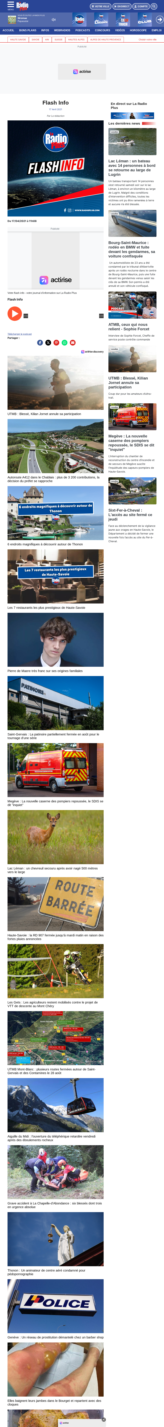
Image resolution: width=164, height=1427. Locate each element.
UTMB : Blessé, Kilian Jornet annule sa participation (128, 382)
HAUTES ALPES (76, 39)
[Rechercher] (154, 6)
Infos (45, 30)
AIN (47, 39)
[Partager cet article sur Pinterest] (55, 344)
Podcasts (82, 30)
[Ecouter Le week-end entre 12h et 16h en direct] (132, 115)
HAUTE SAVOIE (18, 39)
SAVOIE (35, 39)
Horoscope (138, 30)
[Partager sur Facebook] (39, 344)
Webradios (62, 30)
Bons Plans (27, 30)
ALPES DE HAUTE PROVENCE (105, 39)
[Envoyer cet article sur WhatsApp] (63, 344)
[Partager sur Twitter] (47, 344)
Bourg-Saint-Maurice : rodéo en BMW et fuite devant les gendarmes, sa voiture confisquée (131, 249)
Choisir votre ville (147, 39)
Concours (102, 30)
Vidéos (120, 30)
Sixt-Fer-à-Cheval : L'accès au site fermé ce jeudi (130, 514)
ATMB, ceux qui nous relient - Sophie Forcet (128, 326)
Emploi (156, 30)
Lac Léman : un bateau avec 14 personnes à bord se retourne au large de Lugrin (132, 168)
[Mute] (53, 19)
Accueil (8, 30)
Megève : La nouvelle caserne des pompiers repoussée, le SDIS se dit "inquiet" (131, 443)
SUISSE (58, 39)
